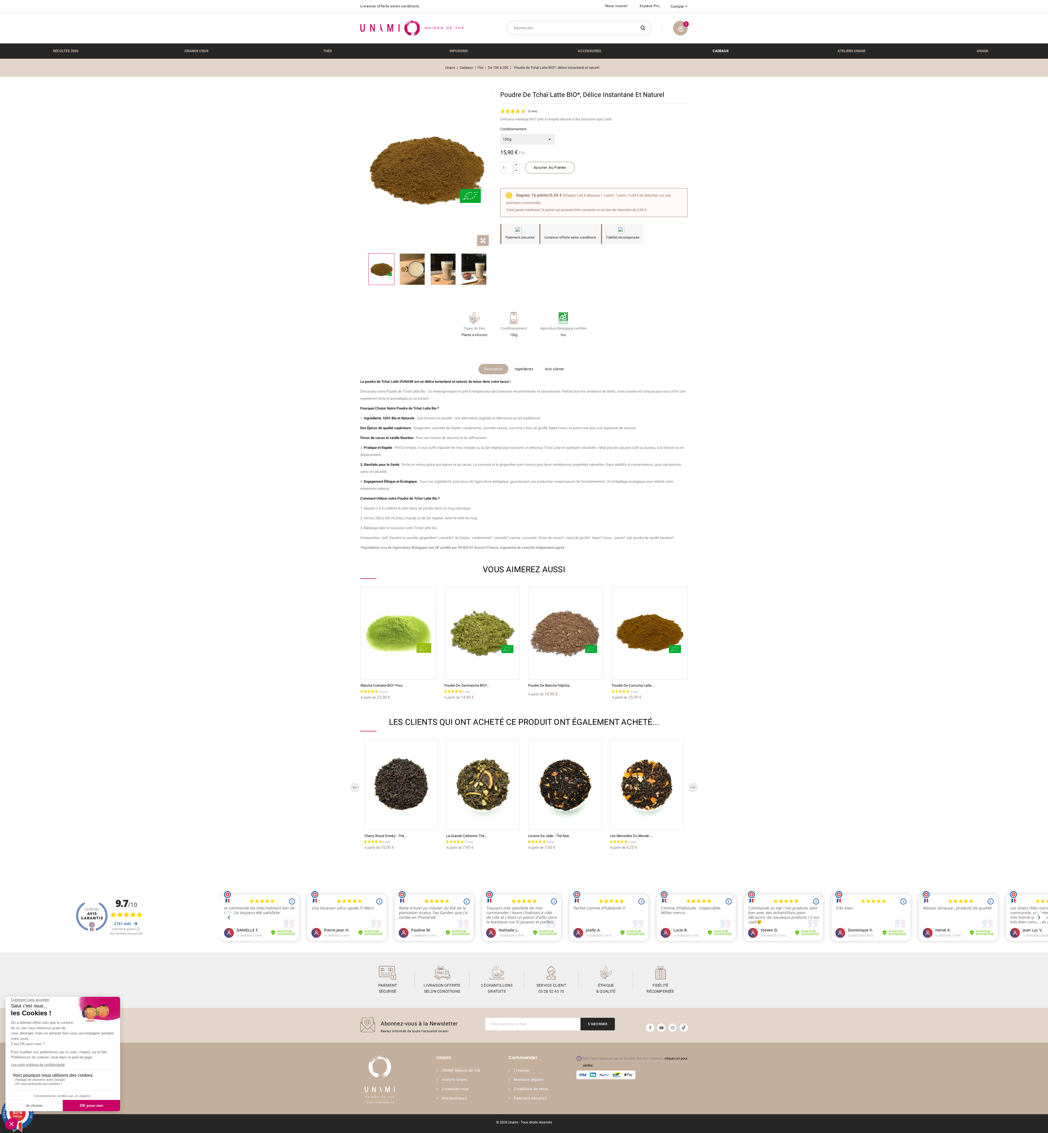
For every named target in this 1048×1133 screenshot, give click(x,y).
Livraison (522, 1070)
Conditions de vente (531, 1089)
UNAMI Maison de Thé (461, 1070)
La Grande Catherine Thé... (466, 836)
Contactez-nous (455, 1089)
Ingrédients (524, 369)
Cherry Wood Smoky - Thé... (385, 836)
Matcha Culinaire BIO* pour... (383, 685)
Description (493, 369)
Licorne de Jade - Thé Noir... (549, 836)
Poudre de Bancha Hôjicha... (550, 685)
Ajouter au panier (550, 167)
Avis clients (554, 369)
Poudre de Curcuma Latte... (633, 685)
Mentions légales (529, 1080)
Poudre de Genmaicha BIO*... (467, 685)
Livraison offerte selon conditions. (390, 6)
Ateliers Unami (454, 1080)
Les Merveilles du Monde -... (631, 836)
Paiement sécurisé (530, 1098)
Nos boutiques (454, 1098)
